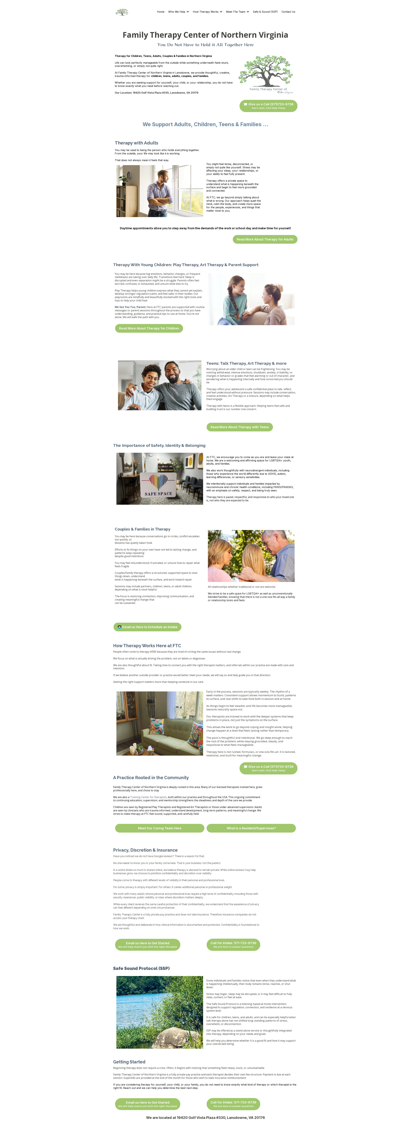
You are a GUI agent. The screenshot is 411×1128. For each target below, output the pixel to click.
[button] (187, 11)
